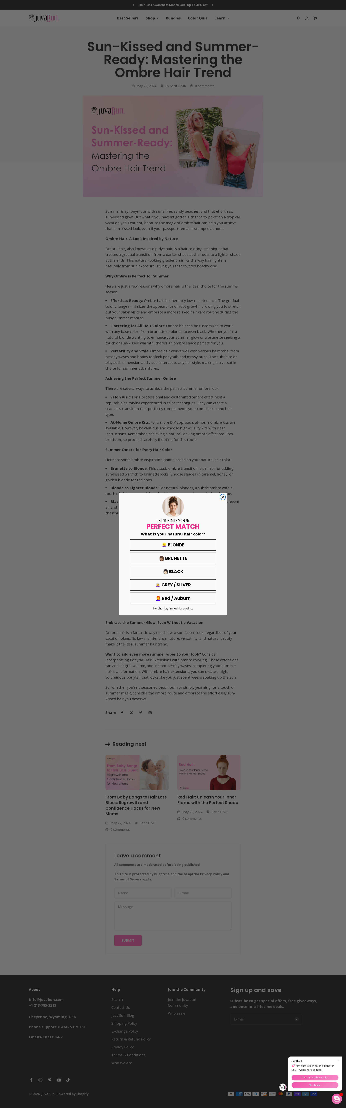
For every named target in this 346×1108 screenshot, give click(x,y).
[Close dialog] (223, 497)
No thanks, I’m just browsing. (173, 608)
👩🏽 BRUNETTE (173, 558)
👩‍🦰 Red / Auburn (173, 598)
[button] (337, 1099)
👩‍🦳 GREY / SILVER (173, 585)
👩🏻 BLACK (173, 572)
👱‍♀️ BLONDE (173, 545)
